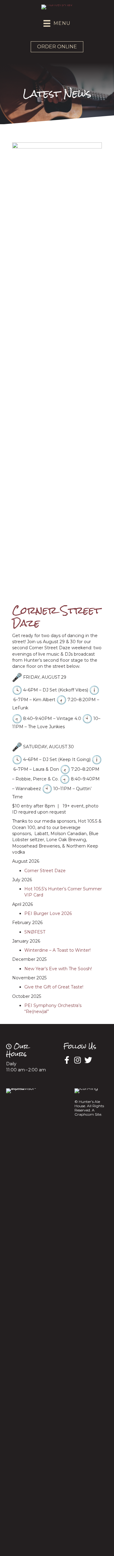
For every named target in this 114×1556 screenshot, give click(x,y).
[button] (57, 46)
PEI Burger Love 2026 (48, 913)
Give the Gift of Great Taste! (53, 987)
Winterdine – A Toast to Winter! (57, 950)
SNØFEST (34, 932)
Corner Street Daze (45, 870)
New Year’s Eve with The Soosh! (58, 968)
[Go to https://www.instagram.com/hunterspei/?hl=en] (77, 1060)
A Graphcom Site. (88, 1112)
